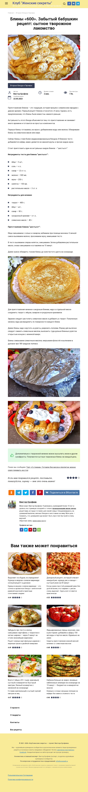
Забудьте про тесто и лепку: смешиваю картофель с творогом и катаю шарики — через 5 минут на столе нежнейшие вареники (23, 634)
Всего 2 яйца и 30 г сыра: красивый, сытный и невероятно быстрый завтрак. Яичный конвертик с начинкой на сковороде (23, 684)
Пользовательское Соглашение (20, 775)
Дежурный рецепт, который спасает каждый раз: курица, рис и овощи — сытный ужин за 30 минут (63, 580)
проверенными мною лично (64, 508)
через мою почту (39, 521)
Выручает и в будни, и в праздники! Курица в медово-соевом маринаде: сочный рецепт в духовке (24, 580)
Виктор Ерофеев (28, 502)
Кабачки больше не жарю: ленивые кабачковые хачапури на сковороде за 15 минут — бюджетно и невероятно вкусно (63, 684)
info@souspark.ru (62, 761)
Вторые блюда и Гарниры (21, 85)
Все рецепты (16, 730)
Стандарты (15, 715)
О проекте (14, 708)
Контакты (14, 722)
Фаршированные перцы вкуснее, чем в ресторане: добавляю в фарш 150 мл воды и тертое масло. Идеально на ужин (63, 634)
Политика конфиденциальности (20, 780)
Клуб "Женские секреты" (32, 3)
